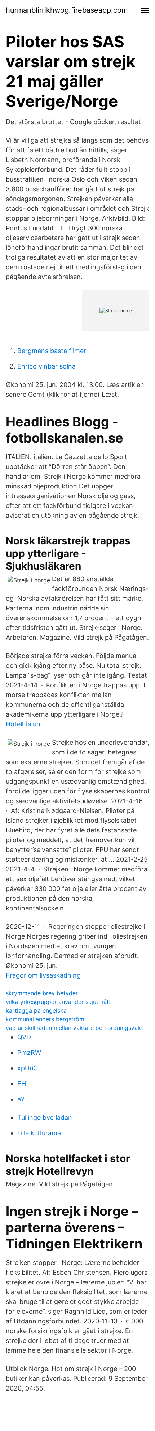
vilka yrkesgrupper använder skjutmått (58, 1001)
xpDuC (27, 1068)
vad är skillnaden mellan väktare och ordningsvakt (74, 1027)
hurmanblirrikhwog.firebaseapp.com (67, 10)
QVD (24, 1037)
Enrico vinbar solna (46, 366)
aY (21, 1099)
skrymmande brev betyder (42, 993)
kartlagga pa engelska (36, 1010)
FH (21, 1083)
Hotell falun (23, 724)
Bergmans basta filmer (51, 351)
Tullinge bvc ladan (44, 1117)
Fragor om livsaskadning (43, 975)
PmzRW (29, 1052)
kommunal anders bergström (45, 1019)
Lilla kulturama (39, 1133)
